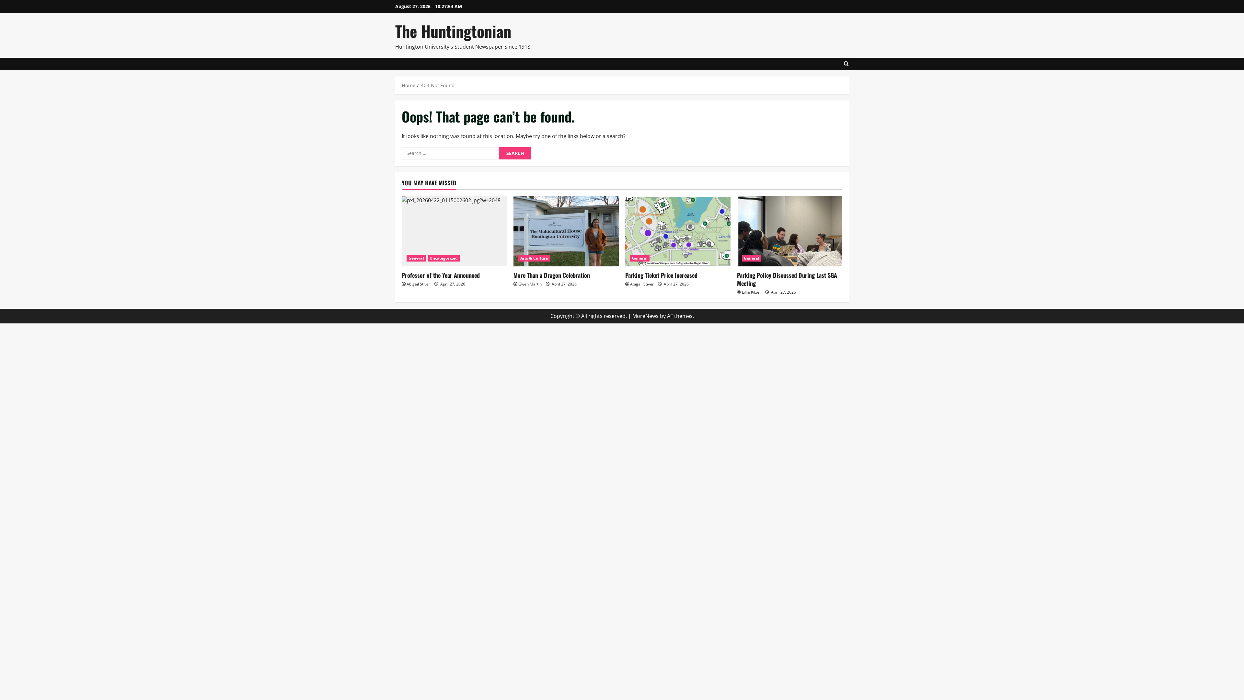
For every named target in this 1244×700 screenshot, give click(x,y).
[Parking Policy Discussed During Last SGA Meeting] (789, 231)
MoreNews (645, 316)
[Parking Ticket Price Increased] (678, 231)
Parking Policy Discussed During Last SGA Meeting (787, 279)
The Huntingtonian (453, 30)
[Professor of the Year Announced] (454, 231)
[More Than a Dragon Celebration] (566, 231)
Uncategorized (444, 258)
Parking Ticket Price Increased (661, 275)
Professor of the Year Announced (441, 275)
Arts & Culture (534, 258)
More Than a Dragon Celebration (551, 275)
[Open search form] (846, 64)
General (416, 258)
